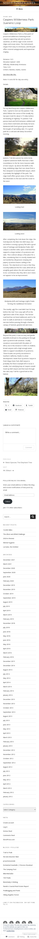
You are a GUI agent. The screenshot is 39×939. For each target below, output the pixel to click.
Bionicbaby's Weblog (10, 882)
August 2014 (7, 670)
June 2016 (6, 640)
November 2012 (9, 754)
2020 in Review (8, 538)
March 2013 (7, 737)
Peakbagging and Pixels (11, 890)
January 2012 (7, 796)
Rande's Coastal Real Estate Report (16, 886)
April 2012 (6, 784)
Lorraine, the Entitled (10, 547)
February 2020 (8, 581)
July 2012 (6, 771)
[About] (11, 923)
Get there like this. (9, 74)
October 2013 (8, 708)
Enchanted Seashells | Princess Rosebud (17, 865)
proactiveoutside (9, 861)
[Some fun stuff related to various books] (24, 923)
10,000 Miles (7, 530)
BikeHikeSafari (8, 874)
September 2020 (9, 572)
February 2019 (8, 619)
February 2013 (8, 742)
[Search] (33, 517)
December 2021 (9, 560)
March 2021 (7, 564)
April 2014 (6, 682)
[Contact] (30, 923)
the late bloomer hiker (11, 857)
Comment (28, 447)
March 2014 (7, 687)
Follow (7, 501)
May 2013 (6, 729)
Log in (5, 827)
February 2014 (8, 691)
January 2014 (7, 695)
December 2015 (9, 661)
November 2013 (9, 703)
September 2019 (9, 598)
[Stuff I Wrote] (18, 923)
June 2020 (6, 577)
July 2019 (6, 606)
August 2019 (7, 602)
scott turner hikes (19, 3)
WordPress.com (9, 839)
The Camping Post (9, 869)
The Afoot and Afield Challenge (14, 534)
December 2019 (9, 585)
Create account (8, 823)
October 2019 (8, 594)
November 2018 (9, 623)
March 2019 (7, 615)
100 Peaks (7, 878)
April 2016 (6, 648)
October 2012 (8, 758)
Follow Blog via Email (14, 480)
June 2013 (6, 725)
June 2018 (6, 632)
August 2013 (7, 716)
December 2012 (9, 750)
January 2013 (7, 746)
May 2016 (6, 644)
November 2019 (9, 589)
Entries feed (7, 831)
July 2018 (6, 627)
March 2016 (7, 653)
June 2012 (6, 775)
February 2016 (8, 657)
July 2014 (6, 674)
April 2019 (6, 610)
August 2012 (7, 767)
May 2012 (6, 780)
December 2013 (9, 699)
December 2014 (9, 665)
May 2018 (6, 636)
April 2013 (6, 733)
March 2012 (7, 788)
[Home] (5, 923)
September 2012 (9, 763)
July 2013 (6, 720)
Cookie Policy (10, 931)
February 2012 (8, 792)
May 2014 (6, 678)
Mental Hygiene (8, 543)
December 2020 (9, 568)
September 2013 (9, 712)
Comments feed (9, 835)
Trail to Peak (7, 852)
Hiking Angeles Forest (11, 895)
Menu (21, 9)
